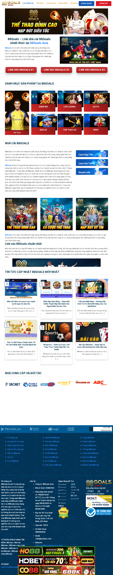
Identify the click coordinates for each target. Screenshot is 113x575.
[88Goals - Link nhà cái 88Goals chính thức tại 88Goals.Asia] (11, 3)
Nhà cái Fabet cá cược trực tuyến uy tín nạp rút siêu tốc (21, 302)
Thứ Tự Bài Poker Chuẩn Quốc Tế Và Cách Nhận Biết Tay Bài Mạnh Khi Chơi (21, 344)
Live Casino (51, 3)
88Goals (8, 165)
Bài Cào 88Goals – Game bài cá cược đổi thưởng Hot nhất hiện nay (92, 346)
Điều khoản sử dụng (15, 442)
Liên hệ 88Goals (13, 453)
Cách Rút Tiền (86, 163)
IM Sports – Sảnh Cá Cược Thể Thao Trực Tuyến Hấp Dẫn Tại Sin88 (56, 347)
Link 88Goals (28, 3)
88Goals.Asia (39, 43)
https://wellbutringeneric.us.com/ (49, 545)
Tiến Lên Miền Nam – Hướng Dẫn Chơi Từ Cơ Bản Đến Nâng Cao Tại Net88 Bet (91, 303)
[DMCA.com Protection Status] (63, 513)
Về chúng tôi (12, 438)
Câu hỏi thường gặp (15, 449)
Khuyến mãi (75, 3)
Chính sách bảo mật (15, 445)
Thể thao (40, 3)
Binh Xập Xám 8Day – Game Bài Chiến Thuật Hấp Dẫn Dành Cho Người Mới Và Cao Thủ (56, 303)
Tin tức (10, 457)
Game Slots (63, 3)
